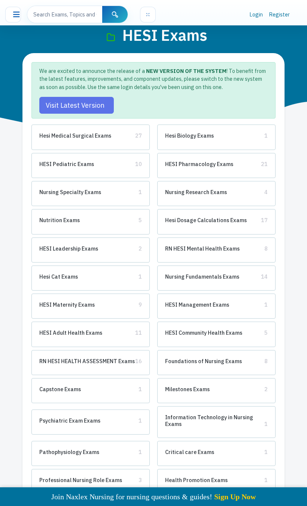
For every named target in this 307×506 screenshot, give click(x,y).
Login (256, 14)
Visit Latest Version (76, 105)
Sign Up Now (235, 497)
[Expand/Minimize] (148, 14)
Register (279, 14)
